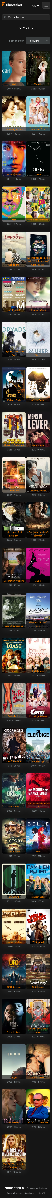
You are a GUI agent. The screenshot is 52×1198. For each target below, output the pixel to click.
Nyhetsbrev (30, 1193)
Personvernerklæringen (37, 1188)
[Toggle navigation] (46, 5)
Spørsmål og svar (14, 1193)
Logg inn (34, 5)
